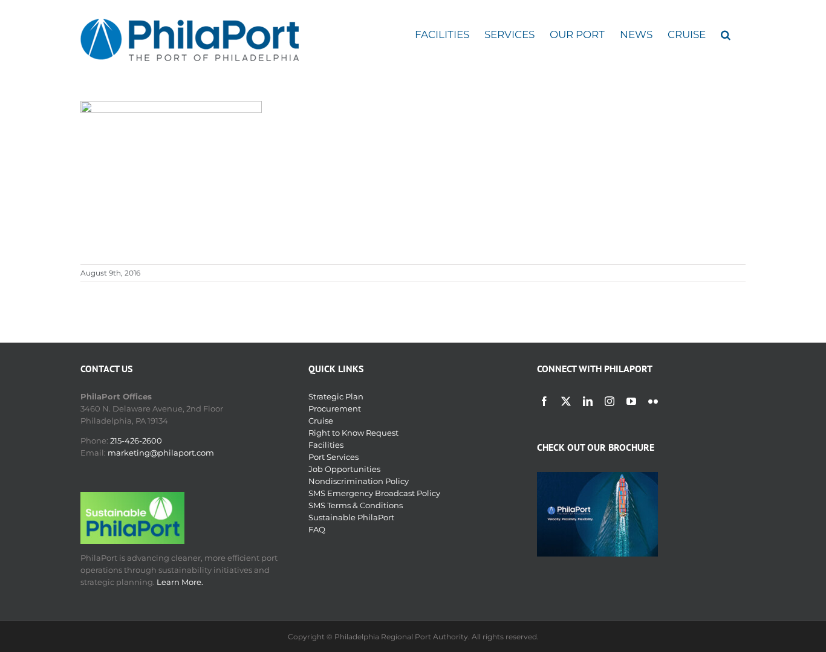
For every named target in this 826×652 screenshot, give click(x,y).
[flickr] (653, 401)
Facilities (325, 445)
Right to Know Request (353, 432)
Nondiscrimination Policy (358, 481)
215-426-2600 (136, 440)
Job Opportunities (344, 469)
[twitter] (566, 401)
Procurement (334, 408)
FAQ (316, 529)
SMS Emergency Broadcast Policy (374, 493)
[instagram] (609, 401)
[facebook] (544, 401)
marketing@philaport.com (161, 452)
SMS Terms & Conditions (355, 505)
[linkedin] (588, 401)
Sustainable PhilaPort (351, 517)
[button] (725, 34)
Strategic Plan (335, 396)
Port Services (333, 457)
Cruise (320, 420)
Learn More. (180, 582)
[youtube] (631, 401)
